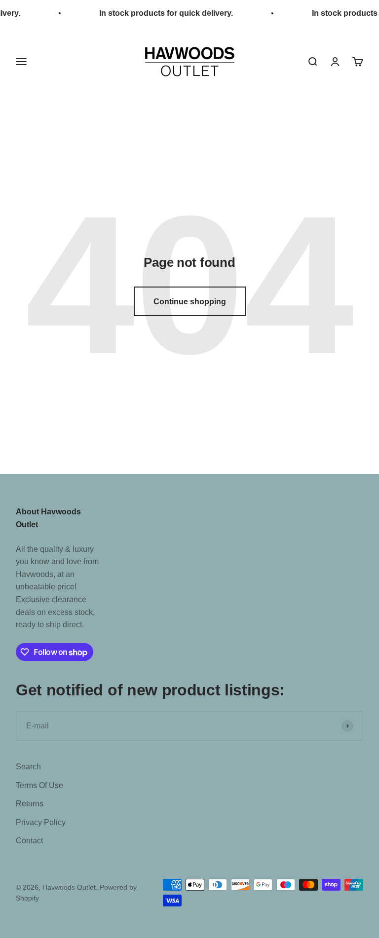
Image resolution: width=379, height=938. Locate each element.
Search (28, 766)
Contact (29, 840)
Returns (29, 803)
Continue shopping (189, 301)
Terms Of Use (39, 785)
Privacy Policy (41, 822)
